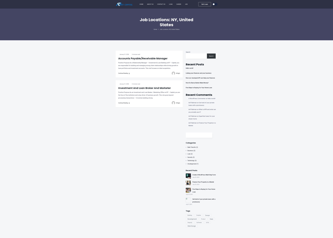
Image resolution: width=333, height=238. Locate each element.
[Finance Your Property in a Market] (188, 183)
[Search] (207, 135)
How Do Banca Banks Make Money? (197, 83)
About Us (150, 4)
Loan (190, 154)
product (203, 219)
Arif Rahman (193, 103)
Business (191, 150)
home (155, 29)
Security (191, 157)
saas (211, 219)
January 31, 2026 (124, 54)
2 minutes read (136, 54)
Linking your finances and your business (198, 73)
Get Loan (204, 4)
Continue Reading (123, 73)
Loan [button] (171, 4)
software (199, 222)
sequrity (190, 222)
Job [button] (186, 4)
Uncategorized (192, 164)
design (207, 215)
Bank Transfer (192, 147)
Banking (190, 215)
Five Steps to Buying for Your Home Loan (199, 87)
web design (192, 226)
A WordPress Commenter (197, 98)
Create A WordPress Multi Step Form (204, 175)
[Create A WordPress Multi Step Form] (188, 176)
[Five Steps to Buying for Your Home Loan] (188, 190)
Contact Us (161, 4)
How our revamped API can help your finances (200, 78)
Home (142, 4)
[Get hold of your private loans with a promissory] (188, 200)
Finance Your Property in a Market (203, 182)
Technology (192, 160)
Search (188, 52)
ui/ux (207, 222)
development (192, 219)
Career (179, 4)
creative (198, 215)
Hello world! (189, 68)
